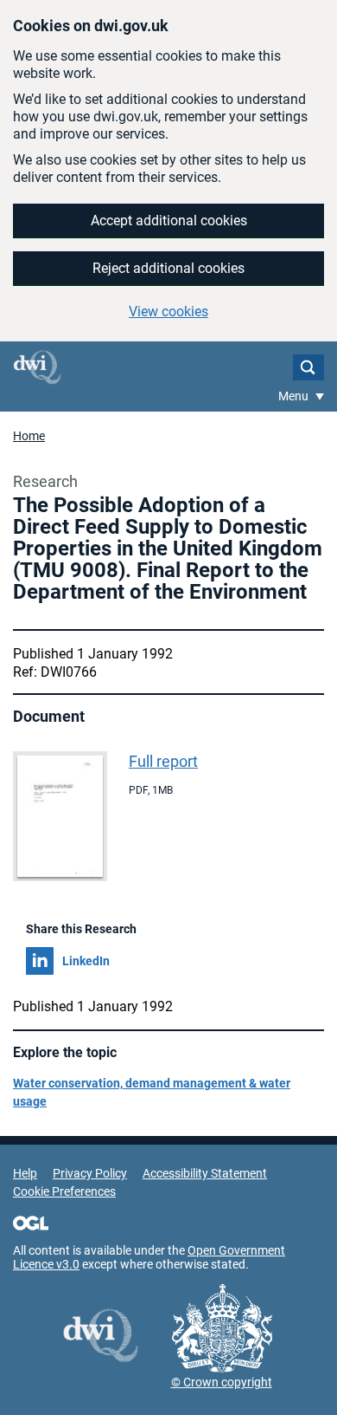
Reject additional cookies (168, 268)
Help (25, 1173)
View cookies (168, 311)
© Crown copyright (221, 1382)
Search (308, 367)
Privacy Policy (90, 1173)
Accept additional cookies (169, 220)
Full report (163, 761)
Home (29, 436)
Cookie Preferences (64, 1191)
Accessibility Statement (205, 1173)
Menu (294, 396)
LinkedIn (86, 961)
